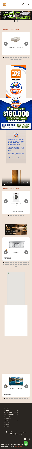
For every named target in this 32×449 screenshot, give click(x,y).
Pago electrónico (19, 446)
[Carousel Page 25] (16, 264)
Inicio (6, 408)
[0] (22, 4)
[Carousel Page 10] (18, 57)
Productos (7, 424)
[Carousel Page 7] (13, 57)
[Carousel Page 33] (15, 266)
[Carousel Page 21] (17, 59)
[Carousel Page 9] (16, 57)
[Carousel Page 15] (26, 57)
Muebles (6, 410)
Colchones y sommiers (10, 412)
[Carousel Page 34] (16, 266)
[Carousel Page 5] (10, 57)
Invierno (6, 422)
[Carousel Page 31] (26, 264)
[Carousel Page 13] (23, 57)
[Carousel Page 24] (15, 264)
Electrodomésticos (9, 414)
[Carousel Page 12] (21, 57)
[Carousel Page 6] (11, 57)
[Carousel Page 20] (16, 59)
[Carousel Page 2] (16, 21)
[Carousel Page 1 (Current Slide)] (14, 21)
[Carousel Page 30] (25, 264)
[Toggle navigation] (28, 4)
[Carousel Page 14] (25, 57)
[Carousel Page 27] (20, 264)
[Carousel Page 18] (12, 59)
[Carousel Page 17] (11, 59)
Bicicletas (7, 416)
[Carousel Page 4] (8, 57)
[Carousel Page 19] (14, 59)
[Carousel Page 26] (18, 264)
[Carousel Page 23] (20, 59)
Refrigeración (8, 418)
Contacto (6, 426)
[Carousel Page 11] (20, 57)
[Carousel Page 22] (19, 59)
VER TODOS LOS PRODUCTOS (10, 30)
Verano (6, 420)
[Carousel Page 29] (23, 264)
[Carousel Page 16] (28, 57)
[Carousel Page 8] (15, 57)
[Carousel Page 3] (17, 21)
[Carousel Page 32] (28, 264)
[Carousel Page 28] (21, 264)
